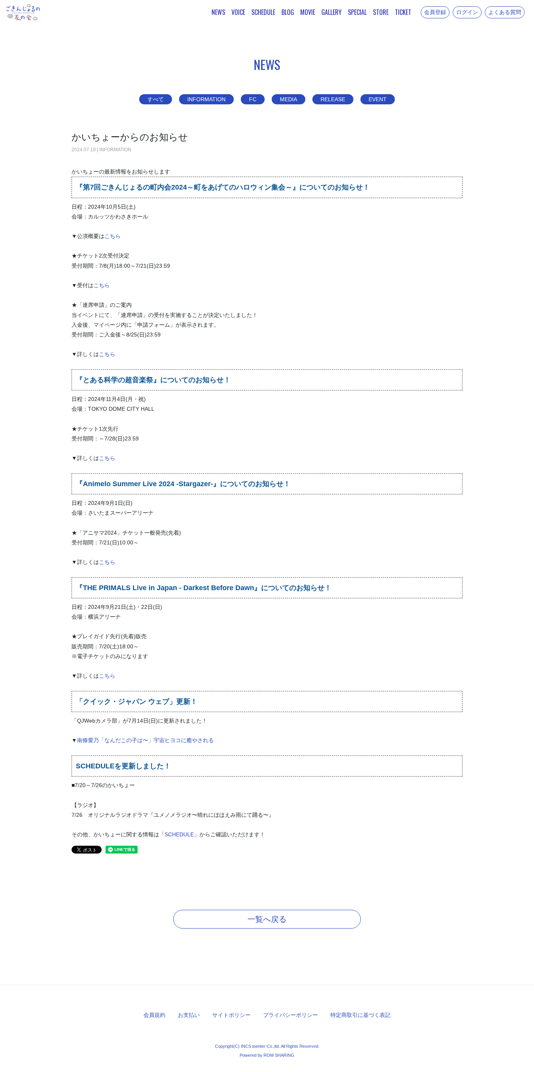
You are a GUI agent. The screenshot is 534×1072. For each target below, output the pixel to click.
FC (252, 99)
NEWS (218, 12)
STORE (381, 12)
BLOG (287, 12)
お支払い (189, 1015)
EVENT (378, 99)
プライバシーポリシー (290, 1015)
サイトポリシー (231, 1015)
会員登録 (435, 12)
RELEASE (333, 99)
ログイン (467, 12)
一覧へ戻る (267, 919)
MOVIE (307, 12)
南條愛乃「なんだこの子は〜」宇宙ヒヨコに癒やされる (145, 740)
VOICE (238, 12)
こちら (112, 236)
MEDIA (288, 99)
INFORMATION (206, 99)
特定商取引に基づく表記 (360, 1015)
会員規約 (154, 1015)
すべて (155, 99)
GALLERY (331, 12)
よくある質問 (504, 12)
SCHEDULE (263, 12)
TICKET (403, 12)
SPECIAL (357, 12)
